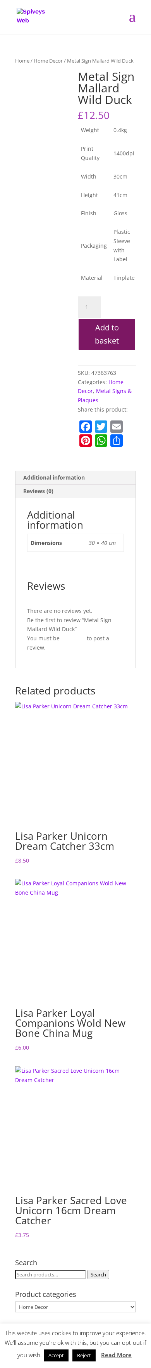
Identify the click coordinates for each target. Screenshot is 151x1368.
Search (98, 1274)
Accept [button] (56, 1355)
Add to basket (107, 334)
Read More (116, 1355)
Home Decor (48, 60)
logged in (73, 638)
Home (22, 60)
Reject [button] (84, 1355)
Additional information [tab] (54, 477)
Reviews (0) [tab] (38, 491)
